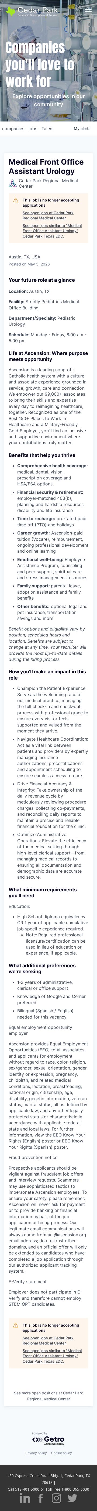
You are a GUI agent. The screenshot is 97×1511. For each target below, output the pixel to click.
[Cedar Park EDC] (31, 12)
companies (13, 128)
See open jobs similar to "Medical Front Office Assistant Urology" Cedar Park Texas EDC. (52, 230)
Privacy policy (36, 1453)
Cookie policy (61, 1453)
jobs (33, 128)
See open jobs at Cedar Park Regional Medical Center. (48, 215)
